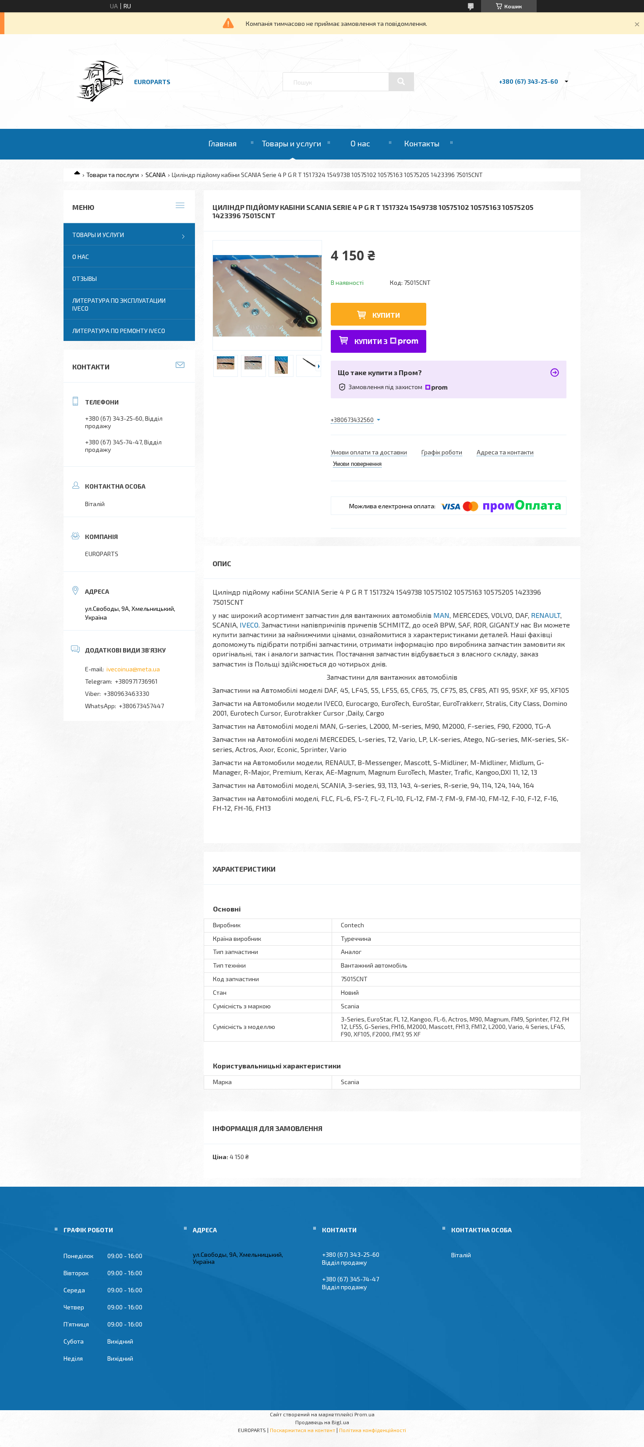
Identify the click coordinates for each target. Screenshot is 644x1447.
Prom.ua (364, 1414)
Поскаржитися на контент (302, 1430)
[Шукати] (401, 81)
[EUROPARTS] (100, 105)
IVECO (249, 625)
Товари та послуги (112, 174)
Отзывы (84, 278)
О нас (360, 143)
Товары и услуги (291, 143)
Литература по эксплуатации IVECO (119, 304)
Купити (386, 315)
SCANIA (155, 174)
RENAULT (545, 615)
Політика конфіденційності (372, 1430)
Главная (222, 143)
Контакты (421, 143)
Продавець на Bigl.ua (322, 1422)
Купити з (371, 341)
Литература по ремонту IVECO (118, 330)
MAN (441, 615)
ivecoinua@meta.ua (133, 669)
